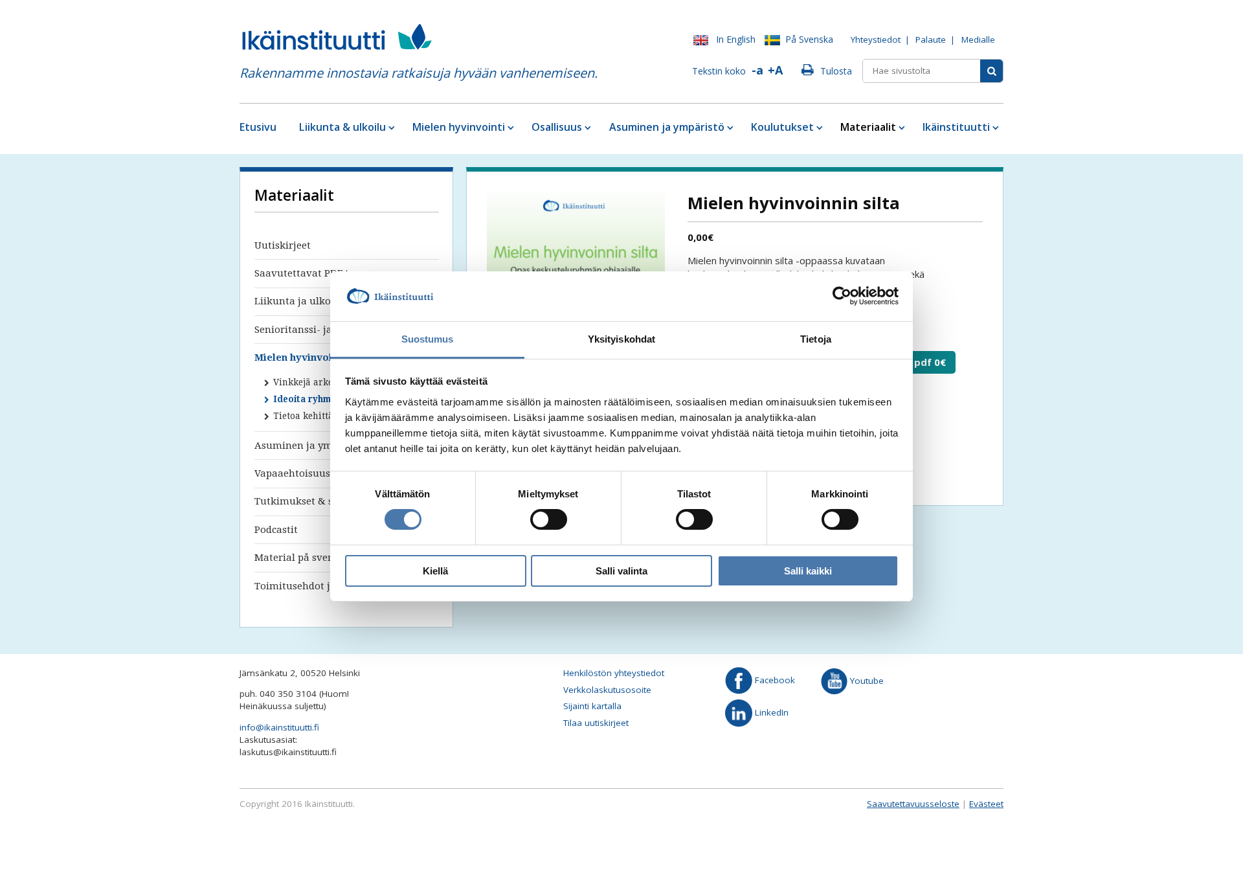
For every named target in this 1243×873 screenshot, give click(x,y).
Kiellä (435, 570)
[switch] (548, 519)
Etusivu (258, 127)
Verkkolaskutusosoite (607, 690)
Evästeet (986, 804)
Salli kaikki (808, 570)
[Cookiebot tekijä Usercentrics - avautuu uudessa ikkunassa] (842, 296)
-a (757, 70)
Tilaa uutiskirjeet (596, 723)
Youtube (865, 680)
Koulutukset (782, 127)
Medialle (978, 39)
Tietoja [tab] (815, 339)
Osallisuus (557, 127)
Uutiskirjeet (282, 245)
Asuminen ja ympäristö (666, 127)
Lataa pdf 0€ (915, 362)
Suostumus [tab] (427, 339)
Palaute (930, 39)
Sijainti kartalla (592, 706)
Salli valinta (621, 570)
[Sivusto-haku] (991, 71)
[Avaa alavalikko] (391, 127)
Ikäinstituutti (956, 127)
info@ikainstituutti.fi (279, 727)
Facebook (773, 680)
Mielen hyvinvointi (458, 127)
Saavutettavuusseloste (913, 804)
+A (775, 70)
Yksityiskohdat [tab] (621, 339)
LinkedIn (770, 712)
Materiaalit (868, 127)
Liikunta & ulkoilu (342, 127)
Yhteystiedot (876, 39)
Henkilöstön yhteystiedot (613, 673)
